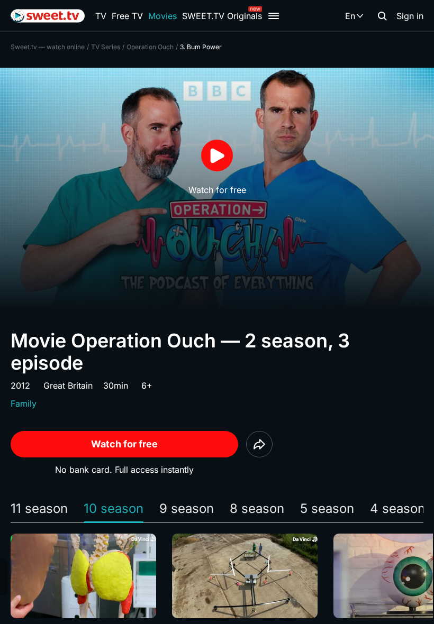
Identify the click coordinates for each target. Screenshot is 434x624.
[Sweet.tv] (48, 16)
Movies (162, 16)
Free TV (127, 16)
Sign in (409, 16)
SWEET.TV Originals (222, 16)
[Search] (382, 16)
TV (100, 16)
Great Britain (68, 385)
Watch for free (124, 443)
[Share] (259, 444)
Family (24, 403)
